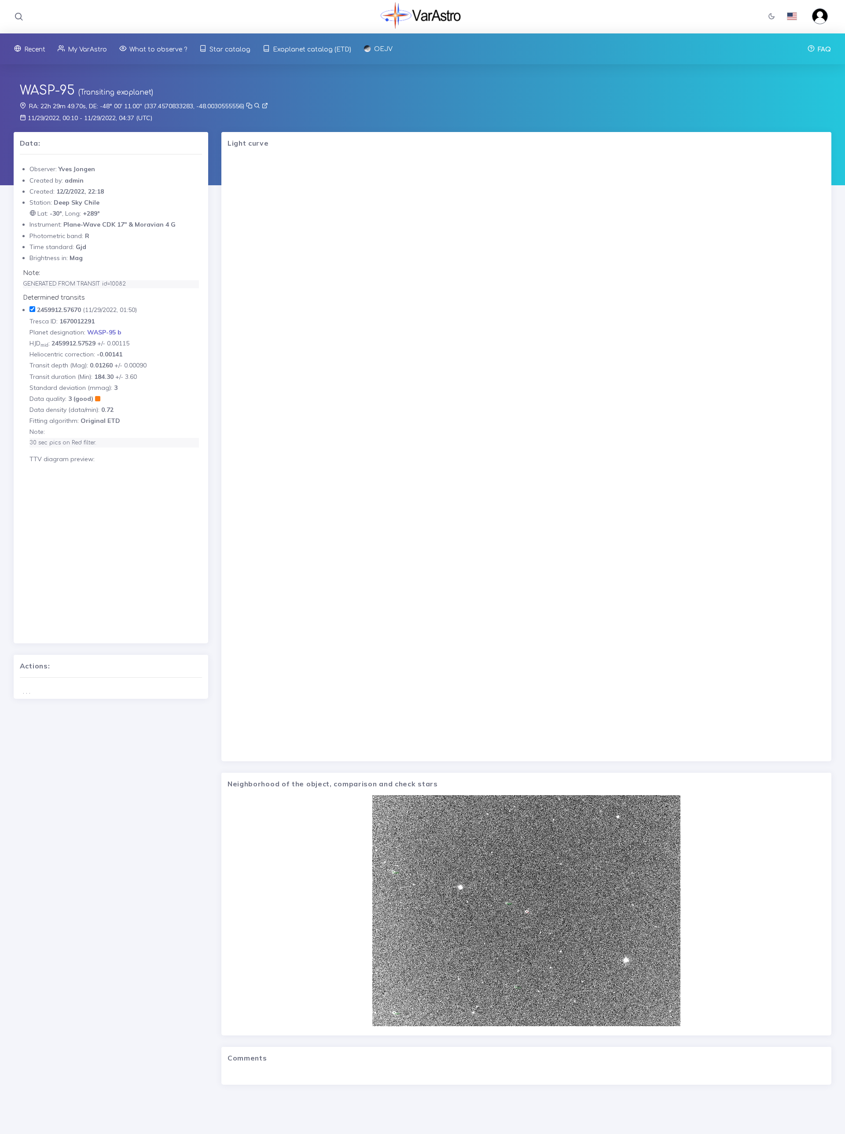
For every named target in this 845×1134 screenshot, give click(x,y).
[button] (771, 17)
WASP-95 (47, 91)
